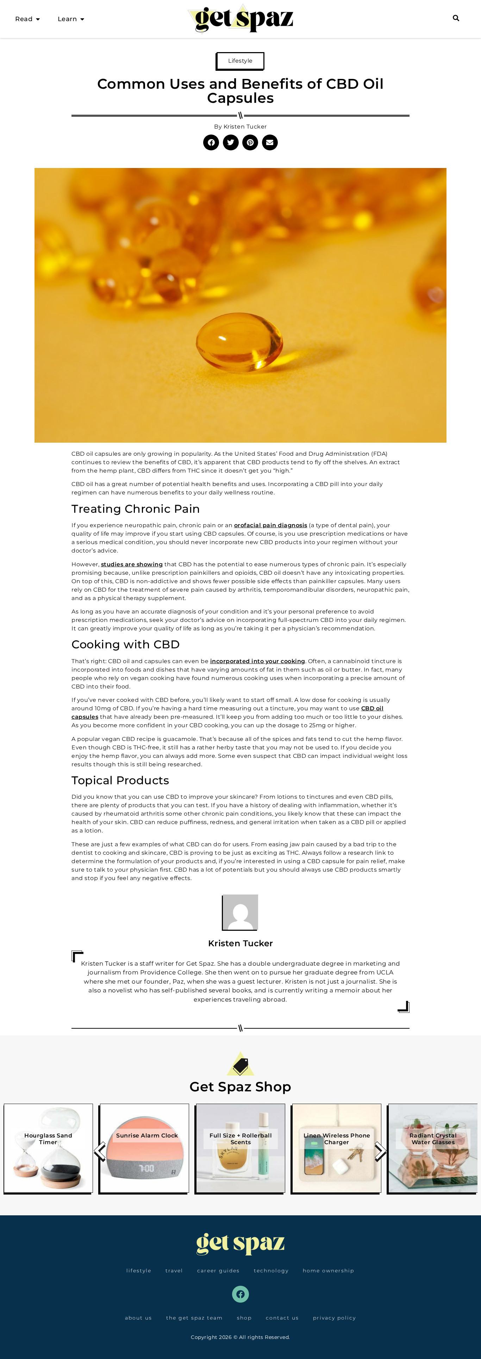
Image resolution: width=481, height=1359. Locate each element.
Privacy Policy (334, 1318)
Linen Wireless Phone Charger (337, 1139)
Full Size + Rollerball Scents (241, 1139)
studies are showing (132, 564)
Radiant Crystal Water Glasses (433, 1139)
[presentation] (100, 1153)
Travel (174, 1270)
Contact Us (282, 1318)
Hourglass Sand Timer (48, 1139)
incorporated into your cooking (257, 661)
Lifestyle (240, 60)
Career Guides (218, 1270)
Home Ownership (328, 1270)
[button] (211, 142)
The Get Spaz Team (194, 1318)
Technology (271, 1270)
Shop (244, 1318)
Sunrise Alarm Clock (147, 1135)
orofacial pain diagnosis (270, 525)
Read (23, 19)
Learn (67, 19)
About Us (138, 1318)
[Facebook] (240, 1294)
